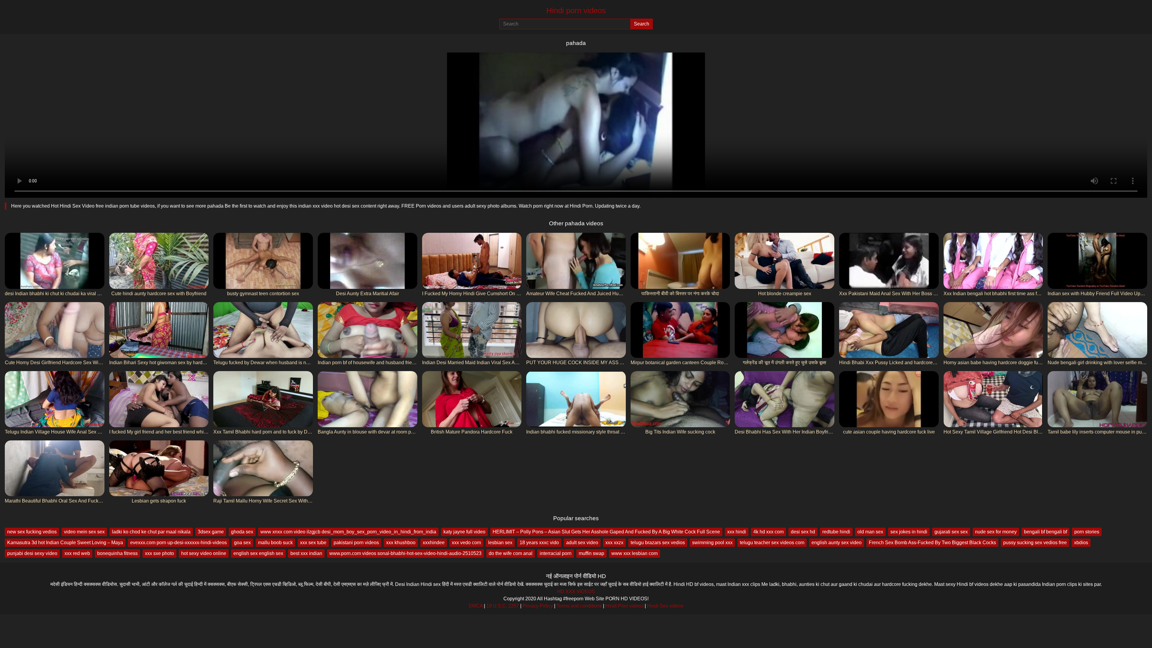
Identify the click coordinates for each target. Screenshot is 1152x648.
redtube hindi (836, 531)
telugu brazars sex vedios (658, 542)
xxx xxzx (614, 542)
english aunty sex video (837, 542)
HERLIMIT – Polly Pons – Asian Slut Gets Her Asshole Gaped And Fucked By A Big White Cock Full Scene (606, 531)
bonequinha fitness (117, 553)
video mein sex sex (84, 531)
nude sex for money (996, 531)
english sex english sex (258, 553)
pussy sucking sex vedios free (1035, 542)
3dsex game (211, 531)
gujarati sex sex (951, 531)
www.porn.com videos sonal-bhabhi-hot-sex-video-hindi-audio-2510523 (405, 553)
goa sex (242, 542)
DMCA (476, 605)
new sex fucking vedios (32, 531)
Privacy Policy (538, 605)
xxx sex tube (313, 542)
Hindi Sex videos (665, 605)
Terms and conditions (579, 605)
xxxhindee (434, 542)
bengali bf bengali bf (1045, 531)
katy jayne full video (464, 531)
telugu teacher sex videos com (772, 542)
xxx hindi (736, 531)
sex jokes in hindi (908, 531)
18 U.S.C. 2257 (502, 605)
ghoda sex (242, 531)
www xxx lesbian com (634, 553)
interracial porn (556, 553)
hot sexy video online (203, 553)
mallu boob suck (275, 542)
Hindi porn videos (576, 10)
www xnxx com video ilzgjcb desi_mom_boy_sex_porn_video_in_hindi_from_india (348, 531)
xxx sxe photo (159, 553)
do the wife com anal (510, 553)
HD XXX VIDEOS (576, 591)
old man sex (870, 531)
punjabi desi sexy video (32, 553)
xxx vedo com (466, 542)
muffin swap (591, 553)
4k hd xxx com (768, 531)
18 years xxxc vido (539, 542)
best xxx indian (306, 553)
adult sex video (582, 542)
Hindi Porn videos (624, 605)
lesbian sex (500, 542)
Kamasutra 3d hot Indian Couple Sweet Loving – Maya (65, 542)
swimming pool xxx (712, 542)
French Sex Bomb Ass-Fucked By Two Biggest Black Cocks (932, 542)
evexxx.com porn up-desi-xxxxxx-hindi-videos (178, 542)
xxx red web (77, 553)
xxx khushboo (401, 542)
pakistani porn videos (356, 542)
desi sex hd (803, 531)
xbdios (1081, 542)
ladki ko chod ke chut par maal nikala (151, 531)
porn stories (1086, 531)
